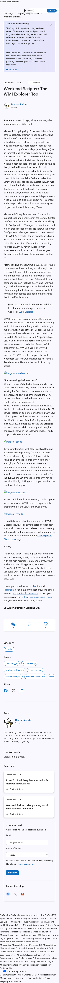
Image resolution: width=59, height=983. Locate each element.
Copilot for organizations (25, 918)
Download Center (14, 925)
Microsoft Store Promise (39, 928)
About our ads (15, 981)
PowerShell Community (20, 55)
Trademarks (33, 978)
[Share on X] (13, 690)
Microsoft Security (20, 944)
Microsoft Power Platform (12, 948)
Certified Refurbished (17, 928)
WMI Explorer (26, 311)
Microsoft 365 (49, 944)
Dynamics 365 (35, 944)
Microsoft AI (5, 944)
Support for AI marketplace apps (21, 954)
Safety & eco (44, 978)
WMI (51, 676)
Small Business (14, 951)
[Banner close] (51, 24)
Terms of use (21, 978)
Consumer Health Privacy (11, 974)
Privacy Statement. (25, 863)
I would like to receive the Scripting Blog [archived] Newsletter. (29, 862)
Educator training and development (35, 938)
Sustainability (6, 968)
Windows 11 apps (37, 921)
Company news (37, 961)
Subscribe (12, 872)
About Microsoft (21, 961)
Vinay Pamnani (35, 669)
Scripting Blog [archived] (28, 13)
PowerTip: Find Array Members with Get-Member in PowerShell (28, 782)
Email (9, 835)
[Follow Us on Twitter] (15, 895)
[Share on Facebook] (6, 690)
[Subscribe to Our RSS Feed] (22, 895)
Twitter (36, 586)
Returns (49, 925)
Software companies (42, 958)
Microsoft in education (20, 931)
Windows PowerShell (35, 676)
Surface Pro (5, 915)
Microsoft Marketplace (21, 958)
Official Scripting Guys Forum (37, 596)
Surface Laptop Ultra (34, 915)
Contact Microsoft (40, 974)
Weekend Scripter (13, 676)
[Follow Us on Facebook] (8, 895)
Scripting (9, 649)
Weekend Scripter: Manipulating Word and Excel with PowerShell (27, 807)
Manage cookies (7, 978)
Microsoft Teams (31, 948)
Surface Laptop (18, 915)
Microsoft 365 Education (39, 935)
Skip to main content (9, 1)
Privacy (52, 974)
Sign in (52, 10)
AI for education (30, 941)
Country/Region (14, 848)
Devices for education (41, 931)
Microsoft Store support (34, 925)
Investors (13, 964)
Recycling (4, 981)
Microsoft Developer (36, 951)
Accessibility (45, 964)
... (20, 16)
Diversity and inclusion (28, 964)
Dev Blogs (8, 13)
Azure (23, 951)
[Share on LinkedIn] (21, 690)
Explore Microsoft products (16, 921)
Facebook (9, 589)
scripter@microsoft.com (25, 593)
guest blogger (11, 663)
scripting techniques (14, 669)
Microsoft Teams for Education (14, 935)
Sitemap (27, 974)
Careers (10, 961)
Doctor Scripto (19, 104)
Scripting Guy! (29, 663)
